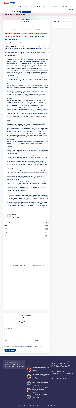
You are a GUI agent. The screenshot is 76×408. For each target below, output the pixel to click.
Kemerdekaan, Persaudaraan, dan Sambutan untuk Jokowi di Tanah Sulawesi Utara (40, 369)
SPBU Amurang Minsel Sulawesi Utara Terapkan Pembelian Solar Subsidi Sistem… (40, 382)
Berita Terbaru (17, 33)
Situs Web (37, 340)
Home (4, 14)
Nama (6, 340)
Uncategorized (44, 33)
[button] (26, 12)
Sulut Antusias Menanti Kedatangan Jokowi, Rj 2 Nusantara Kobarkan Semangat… (40, 376)
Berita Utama (24, 33)
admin (14, 214)
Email (21, 340)
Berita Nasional (8, 33)
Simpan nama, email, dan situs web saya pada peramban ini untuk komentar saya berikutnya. (25, 346)
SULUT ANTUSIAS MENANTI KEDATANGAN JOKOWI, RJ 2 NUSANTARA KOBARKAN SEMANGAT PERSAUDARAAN (60, 367)
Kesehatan (36, 33)
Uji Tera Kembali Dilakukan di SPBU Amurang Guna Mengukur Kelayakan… (40, 389)
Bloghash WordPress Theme (50, 405)
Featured (31, 33)
